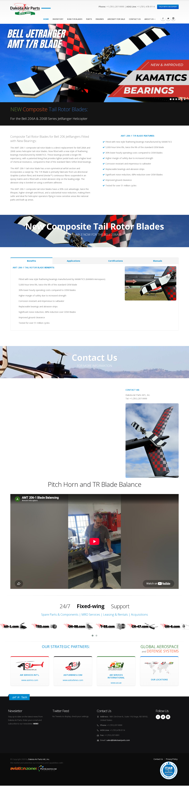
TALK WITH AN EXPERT (168, 6)
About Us (149, 19)
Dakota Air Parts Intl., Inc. (39, 759)
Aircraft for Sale (116, 19)
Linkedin (173, 18)
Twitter (168, 18)
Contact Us (135, 19)
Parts (89, 19)
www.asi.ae (116, 682)
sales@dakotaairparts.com (118, 740)
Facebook (163, 18)
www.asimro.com (29, 680)
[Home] (25, 8)
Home (46, 19)
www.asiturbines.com (73, 680)
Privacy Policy (171, 759)
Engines (100, 19)
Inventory (58, 19)
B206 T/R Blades (74, 19)
